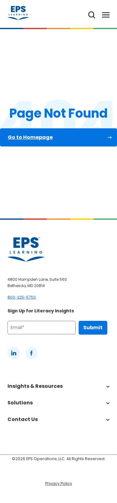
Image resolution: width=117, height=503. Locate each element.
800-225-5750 (21, 297)
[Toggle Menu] (102, 14)
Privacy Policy (58, 483)
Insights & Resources (35, 386)
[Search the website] (91, 14)
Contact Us (22, 419)
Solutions (20, 402)
